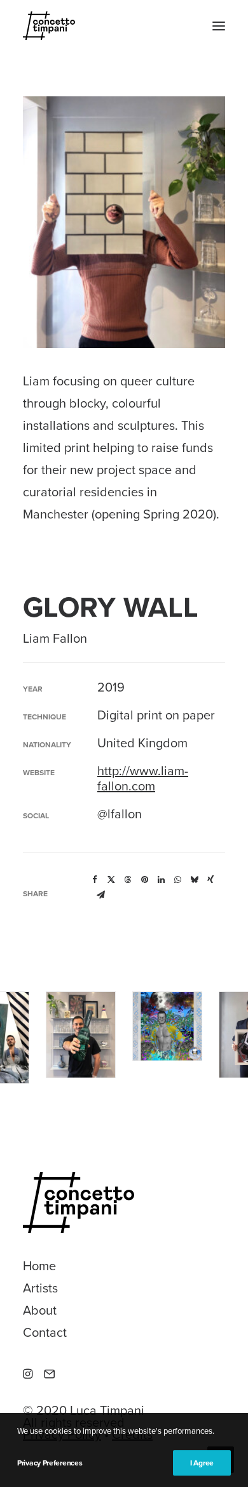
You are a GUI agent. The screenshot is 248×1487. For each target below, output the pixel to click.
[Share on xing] (210, 879)
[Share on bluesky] (194, 879)
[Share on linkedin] (161, 879)
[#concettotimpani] (49, 25)
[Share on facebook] (94, 879)
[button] (218, 25)
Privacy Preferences (49, 1462)
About (40, 1310)
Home (39, 1266)
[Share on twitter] (111, 879)
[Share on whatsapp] (177, 879)
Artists (40, 1288)
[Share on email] (100, 895)
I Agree (202, 1462)
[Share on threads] (127, 879)
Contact (45, 1333)
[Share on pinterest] (144, 879)
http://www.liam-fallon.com (142, 779)
